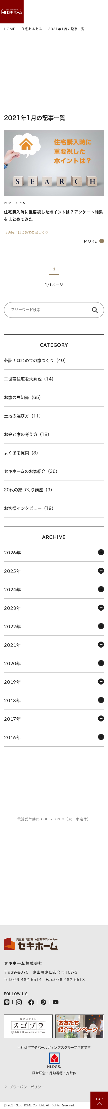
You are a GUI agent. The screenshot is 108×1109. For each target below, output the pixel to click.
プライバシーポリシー (27, 1087)
